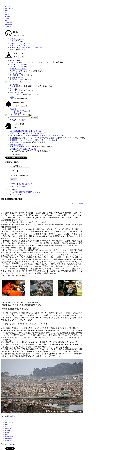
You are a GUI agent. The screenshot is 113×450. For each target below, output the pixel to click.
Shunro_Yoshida (15, 60)
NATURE (17, 113)
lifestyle (8, 14)
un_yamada (14, 84)
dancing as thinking (16, 145)
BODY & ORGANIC (22, 111)
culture (7, 16)
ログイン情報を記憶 (20, 175)
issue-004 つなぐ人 (17, 39)
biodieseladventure (16, 77)
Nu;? (7, 12)
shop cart (8, 26)
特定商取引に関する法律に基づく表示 (25, 192)
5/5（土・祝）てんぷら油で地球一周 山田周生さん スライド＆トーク (37, 136)
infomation (9, 8)
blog (6, 20)
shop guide (9, 22)
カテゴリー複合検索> (18, 120)
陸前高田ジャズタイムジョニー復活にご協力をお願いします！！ (35, 140)
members (8, 24)
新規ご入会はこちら (18, 186)
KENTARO (14, 88)
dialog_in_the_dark (16, 92)
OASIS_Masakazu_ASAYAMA (21, 64)
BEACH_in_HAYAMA (18, 69)
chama (12, 97)
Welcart (12, 444)
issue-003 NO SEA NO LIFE (20, 43)
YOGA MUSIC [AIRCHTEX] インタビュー (26, 131)
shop (7, 18)
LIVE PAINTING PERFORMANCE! (23, 149)
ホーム (8, 6)
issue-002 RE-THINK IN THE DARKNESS (26, 47)
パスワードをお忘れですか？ (21, 184)
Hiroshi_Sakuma (15, 73)
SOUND (13, 109)
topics (7, 10)
